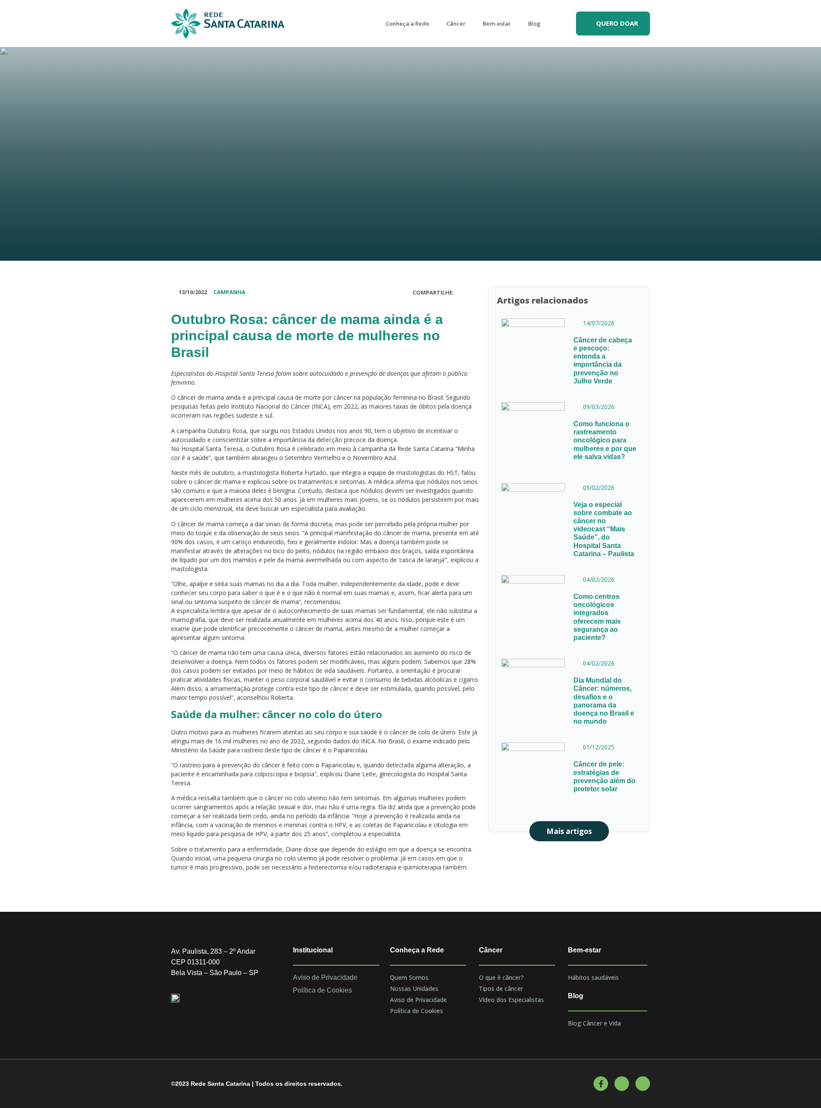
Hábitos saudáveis (593, 977)
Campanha (229, 292)
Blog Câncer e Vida (594, 1023)
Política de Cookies (416, 1011)
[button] (613, 23)
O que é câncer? (501, 977)
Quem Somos (409, 977)
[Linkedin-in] (642, 1083)
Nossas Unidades (414, 988)
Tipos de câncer (501, 988)
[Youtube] (621, 1083)
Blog (534, 23)
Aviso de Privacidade (418, 1000)
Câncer (456, 23)
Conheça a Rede (407, 23)
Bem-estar (497, 23)
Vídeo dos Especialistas (511, 1000)
